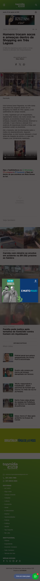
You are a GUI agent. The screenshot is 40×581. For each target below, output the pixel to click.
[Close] (38, 278)
